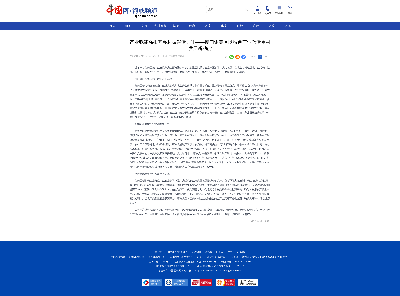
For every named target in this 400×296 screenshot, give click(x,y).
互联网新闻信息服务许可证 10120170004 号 (195, 262)
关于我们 (159, 252)
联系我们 (209, 252)
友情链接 (241, 252)
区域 (288, 25)
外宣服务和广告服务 (178, 252)
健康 (192, 25)
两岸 (272, 25)
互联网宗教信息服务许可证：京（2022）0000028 (220, 266)
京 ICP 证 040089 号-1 (159, 262)
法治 (176, 25)
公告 (221, 252)
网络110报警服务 (156, 257)
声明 (230, 252)
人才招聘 (196, 252)
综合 (256, 25)
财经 (240, 25)
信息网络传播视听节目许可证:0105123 (174, 266)
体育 (224, 25)
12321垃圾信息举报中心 (180, 257)
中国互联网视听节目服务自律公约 (127, 257)
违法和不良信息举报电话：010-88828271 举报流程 (259, 256)
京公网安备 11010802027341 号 (236, 262)
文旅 (144, 25)
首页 (112, 25)
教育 (208, 25)
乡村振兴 (160, 25)
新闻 (128, 25)
